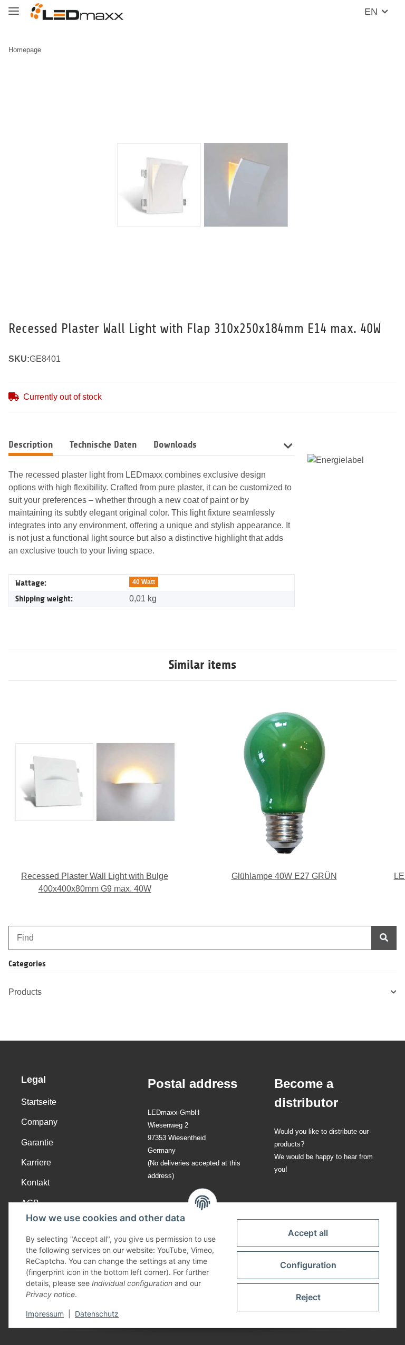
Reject (308, 1297)
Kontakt (35, 1182)
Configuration (308, 1265)
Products (25, 991)
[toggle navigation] (13, 6)
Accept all (308, 1233)
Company (39, 1121)
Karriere (36, 1162)
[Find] (384, 938)
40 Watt (143, 582)
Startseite (38, 1101)
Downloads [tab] (175, 444)
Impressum (45, 1313)
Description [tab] (30, 444)
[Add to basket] (16, 82)
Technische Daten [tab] (103, 444)
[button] (288, 444)
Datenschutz (97, 1313)
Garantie (37, 1142)
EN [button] (371, 11)
